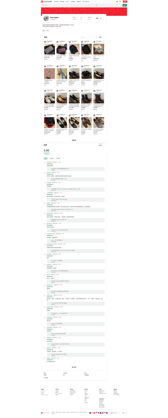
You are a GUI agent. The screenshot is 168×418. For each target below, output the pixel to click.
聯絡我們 (57, 412)
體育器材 (100, 403)
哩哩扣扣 (86, 390)
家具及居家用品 (73, 390)
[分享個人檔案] (101, 18)
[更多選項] (104, 18)
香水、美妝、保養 (58, 393)
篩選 (100, 37)
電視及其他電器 (73, 392)
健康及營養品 (101, 400)
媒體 (60, 412)
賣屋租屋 (86, 398)
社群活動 (86, 394)
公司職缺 (67, 412)
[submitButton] (125, 5)
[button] (54, 19)
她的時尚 (57, 392)
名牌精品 (57, 394)
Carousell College (44, 394)
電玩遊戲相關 (101, 404)
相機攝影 (115, 390)
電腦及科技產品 (102, 390)
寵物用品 (71, 394)
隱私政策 (84, 412)
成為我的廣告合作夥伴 (74, 412)
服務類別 (86, 402)
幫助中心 (53, 412)
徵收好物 (86, 393)
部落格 (42, 393)
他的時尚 (57, 390)
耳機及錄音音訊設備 (102, 393)
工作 (85, 401)
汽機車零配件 (87, 397)
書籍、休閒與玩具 (117, 394)
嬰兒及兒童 (72, 393)
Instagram (43, 392)
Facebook (43, 390)
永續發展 (63, 412)
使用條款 (80, 412)
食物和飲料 (101, 401)
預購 (85, 392)
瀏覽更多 (74, 140)
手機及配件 (101, 392)
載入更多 (74, 367)
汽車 (85, 396)
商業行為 (53, 413)
